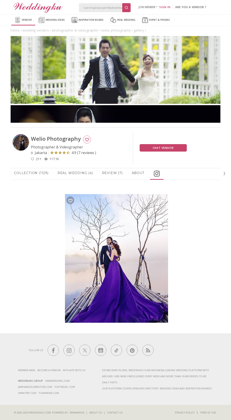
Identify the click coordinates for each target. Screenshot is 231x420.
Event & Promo (159, 19)
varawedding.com (57, 380)
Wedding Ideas (55, 19)
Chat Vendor (163, 148)
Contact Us (114, 412)
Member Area (26, 370)
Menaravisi (77, 412)
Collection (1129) (31, 173)
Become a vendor (49, 370)
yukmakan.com (49, 393)
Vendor (26, 19)
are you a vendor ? (190, 7)
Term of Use (208, 412)
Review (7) (112, 173)
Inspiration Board (91, 19)
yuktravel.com (64, 386)
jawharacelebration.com (35, 386)
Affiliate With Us (74, 370)
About (138, 173)
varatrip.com (27, 393)
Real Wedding (126, 19)
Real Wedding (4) (75, 173)
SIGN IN (165, 7)
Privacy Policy (185, 412)
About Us (95, 412)
